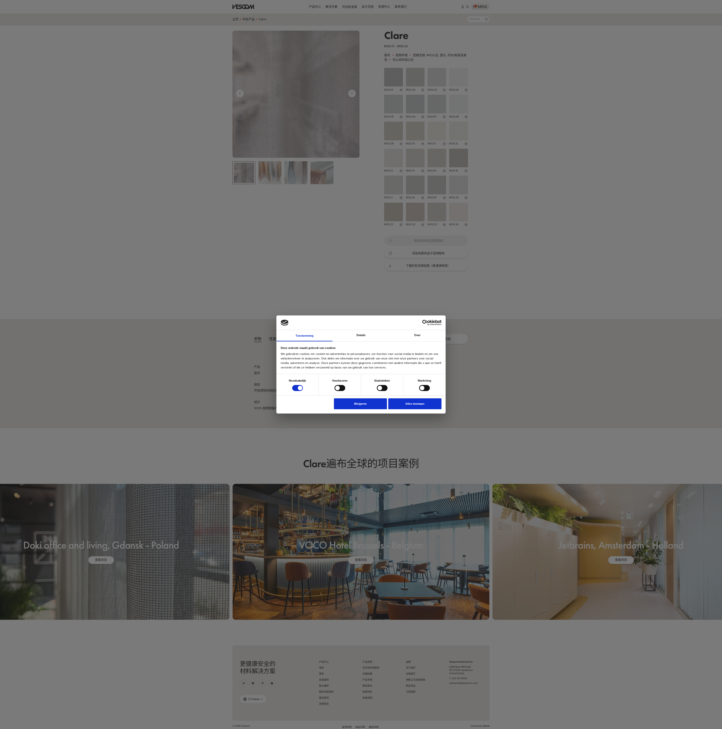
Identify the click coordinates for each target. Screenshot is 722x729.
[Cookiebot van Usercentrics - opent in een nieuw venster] (425, 322)
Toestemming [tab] (304, 335)
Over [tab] (417, 335)
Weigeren (360, 403)
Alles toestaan (414, 403)
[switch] (339, 388)
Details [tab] (361, 335)
